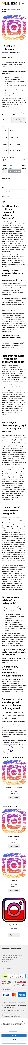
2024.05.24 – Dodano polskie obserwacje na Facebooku (15, 1011)
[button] (24, 17)
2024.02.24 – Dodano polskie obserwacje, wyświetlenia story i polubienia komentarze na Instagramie (15, 1016)
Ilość (3, 126)
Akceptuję (14, 1035)
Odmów (14, 1039)
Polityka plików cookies (7, 1043)
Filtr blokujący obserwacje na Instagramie (15, 1003)
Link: (3, 120)
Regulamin (23, 1043)
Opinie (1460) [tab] (5, 196)
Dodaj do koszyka (14, 171)
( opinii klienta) (14, 52)
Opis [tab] (3, 187)
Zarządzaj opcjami (13, 1031)
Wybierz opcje (14, 797)
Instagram (13, 9)
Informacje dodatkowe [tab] (7, 192)
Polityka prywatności (16, 1043)
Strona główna (6, 9)
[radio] (5, 131)
